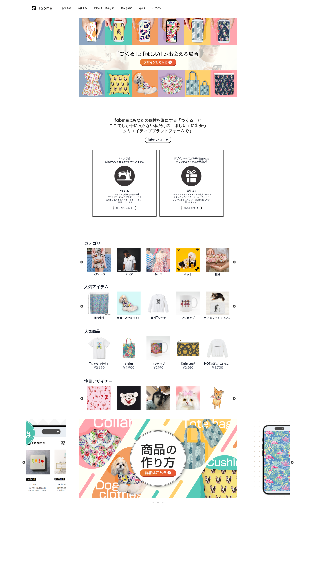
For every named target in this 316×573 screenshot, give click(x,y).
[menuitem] (66, 8)
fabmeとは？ (158, 139)
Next (234, 262)
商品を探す (191, 208)
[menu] (114, 8)
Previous (81, 262)
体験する (82, 8)
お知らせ (66, 8)
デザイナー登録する (103, 8)
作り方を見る (124, 208)
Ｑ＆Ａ (142, 8)
